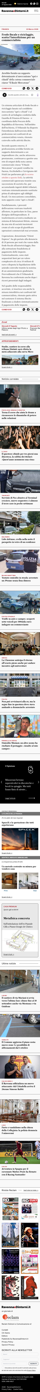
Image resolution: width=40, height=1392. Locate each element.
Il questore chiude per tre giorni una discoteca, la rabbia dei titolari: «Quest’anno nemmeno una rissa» (20, 457)
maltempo (6, 537)
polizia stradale (8, 616)
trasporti (6, 495)
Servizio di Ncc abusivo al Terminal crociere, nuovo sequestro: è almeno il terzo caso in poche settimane (20, 501)
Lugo (4, 1125)
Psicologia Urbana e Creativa (13, 410)
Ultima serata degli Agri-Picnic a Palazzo (15, 329)
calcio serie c (7, 1081)
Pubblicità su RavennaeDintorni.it (15, 1339)
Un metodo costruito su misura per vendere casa (19, 867)
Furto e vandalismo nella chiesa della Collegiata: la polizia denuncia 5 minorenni (19, 1130)
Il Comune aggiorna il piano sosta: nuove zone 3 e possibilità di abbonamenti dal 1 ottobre (19, 1045)
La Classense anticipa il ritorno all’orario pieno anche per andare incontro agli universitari (18, 663)
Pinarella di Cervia (9, 740)
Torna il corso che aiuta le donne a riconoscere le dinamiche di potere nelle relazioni (19, 415)
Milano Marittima (9, 575)
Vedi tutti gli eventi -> (9, 334)
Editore (4, 1336)
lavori (4, 995)
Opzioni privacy (8, 1345)
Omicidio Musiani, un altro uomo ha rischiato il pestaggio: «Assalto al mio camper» (20, 746)
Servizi (4, 658)
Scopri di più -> (7, 367)
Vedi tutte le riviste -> (30, 1190)
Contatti (5, 1330)
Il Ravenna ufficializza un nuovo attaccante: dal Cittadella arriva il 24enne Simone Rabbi (18, 1086)
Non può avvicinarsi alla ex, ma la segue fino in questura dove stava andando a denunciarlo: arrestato (18, 704)
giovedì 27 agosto (9, 326)
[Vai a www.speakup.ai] (37, 95)
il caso (4, 451)
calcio (4, 1166)
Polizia (4, 699)
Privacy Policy (7, 1342)
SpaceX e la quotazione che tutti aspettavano (18, 823)
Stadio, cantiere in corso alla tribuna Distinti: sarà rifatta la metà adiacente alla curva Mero (17, 349)
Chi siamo (6, 1333)
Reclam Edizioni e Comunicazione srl (16, 1324)
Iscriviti (33, 1364)
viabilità (5, 1040)
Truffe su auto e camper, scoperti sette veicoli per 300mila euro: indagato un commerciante (18, 622)
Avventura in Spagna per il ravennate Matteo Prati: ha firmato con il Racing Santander (19, 1172)
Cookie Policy (18, 1389)
